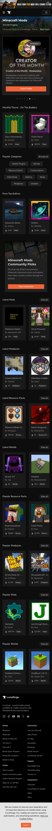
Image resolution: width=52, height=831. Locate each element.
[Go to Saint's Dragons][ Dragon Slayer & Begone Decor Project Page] (40, 421)
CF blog (30, 739)
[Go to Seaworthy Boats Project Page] (14, 216)
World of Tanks (8, 760)
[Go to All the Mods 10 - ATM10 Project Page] (14, 568)
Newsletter (32, 743)
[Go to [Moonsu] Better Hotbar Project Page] (14, 421)
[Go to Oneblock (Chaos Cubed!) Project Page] (14, 667)
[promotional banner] (26, 4)
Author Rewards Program (12, 779)
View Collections (26, 287)
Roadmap (31, 747)
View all (44, 300)
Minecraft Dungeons (11, 756)
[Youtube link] (13, 716)
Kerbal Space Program (11, 751)
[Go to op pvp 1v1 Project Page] (14, 470)
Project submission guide (12, 774)
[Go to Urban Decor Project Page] (40, 130)
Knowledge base (34, 766)
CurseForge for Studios (36, 789)
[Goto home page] (9, 12)
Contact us (32, 774)
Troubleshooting (34, 770)
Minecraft (6, 735)
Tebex (30, 793)
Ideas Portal (32, 735)
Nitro (30, 797)
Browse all (43, 157)
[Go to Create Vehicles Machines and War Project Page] (14, 372)
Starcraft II (7, 747)
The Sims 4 (7, 743)
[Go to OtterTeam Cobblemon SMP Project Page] (40, 372)
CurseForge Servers (35, 756)
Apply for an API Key (11, 783)
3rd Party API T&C (10, 787)
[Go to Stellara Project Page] (40, 216)
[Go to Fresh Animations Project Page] (14, 519)
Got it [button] (26, 825)
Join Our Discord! (34, 730)
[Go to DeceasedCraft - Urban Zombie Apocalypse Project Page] (40, 568)
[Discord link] (18, 716)
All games (6, 730)
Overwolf (31, 785)
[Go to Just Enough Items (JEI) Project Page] (40, 617)
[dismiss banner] (47, 3)
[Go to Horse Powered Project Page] (40, 322)
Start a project (8, 770)
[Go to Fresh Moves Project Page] (40, 519)
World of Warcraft (10, 739)
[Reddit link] (28, 716)
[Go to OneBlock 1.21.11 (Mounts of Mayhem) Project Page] (40, 667)
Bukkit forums (33, 751)
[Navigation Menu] (4, 12)
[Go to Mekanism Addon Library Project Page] (14, 322)
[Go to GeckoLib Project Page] (14, 617)
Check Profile (26, 89)
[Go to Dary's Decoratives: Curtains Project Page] (14, 130)
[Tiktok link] (8, 716)
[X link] (23, 716)
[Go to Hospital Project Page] (40, 470)
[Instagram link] (4, 716)
